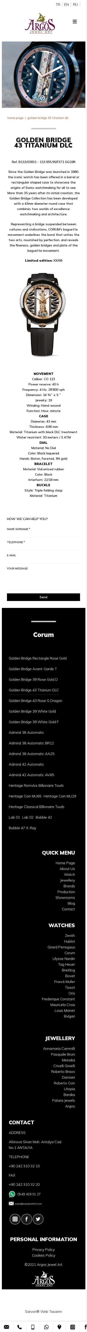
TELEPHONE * (16, 542)
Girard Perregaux (61, 947)
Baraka (69, 1094)
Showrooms (65, 897)
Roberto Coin (64, 1083)
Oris (71, 993)
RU (75, 4)
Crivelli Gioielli (64, 1066)
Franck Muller (64, 982)
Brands (69, 886)
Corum (69, 953)
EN (66, 4)
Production (66, 892)
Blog (71, 903)
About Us (67, 869)
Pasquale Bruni (63, 1054)
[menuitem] (38, 658)
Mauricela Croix (62, 1005)
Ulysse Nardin (64, 958)
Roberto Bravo (63, 1071)
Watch (69, 874)
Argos (70, 1106)
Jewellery (67, 880)
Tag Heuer (66, 964)
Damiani (68, 1077)
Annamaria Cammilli (59, 1048)
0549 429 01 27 (29, 1194)
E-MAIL (11, 555)
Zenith (70, 935)
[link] (6, 1327)
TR (58, 4)
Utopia (69, 1089)
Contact (68, 909)
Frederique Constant (58, 999)
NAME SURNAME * (18, 529)
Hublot (69, 941)
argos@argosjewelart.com (28, 1203)
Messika (68, 1060)
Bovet (70, 976)
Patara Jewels (63, 1100)
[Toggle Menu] (74, 21)
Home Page (65, 863)
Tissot (70, 987)
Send (43, 597)
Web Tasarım (51, 1311)
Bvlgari (69, 1016)
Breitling (68, 970)
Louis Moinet (65, 1010)
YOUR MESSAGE (17, 568)
